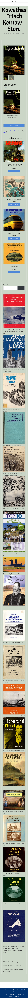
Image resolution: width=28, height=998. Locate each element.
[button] (22, 48)
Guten (22, 989)
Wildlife (5, 132)
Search (21, 288)
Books (8, 43)
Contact (17, 996)
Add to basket (14, 125)
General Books (14, 43)
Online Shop (20, 994)
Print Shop (12, 994)
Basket (10, 996)
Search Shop (6, 285)
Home (5, 43)
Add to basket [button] (14, 171)
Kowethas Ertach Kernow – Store (14, 19)
